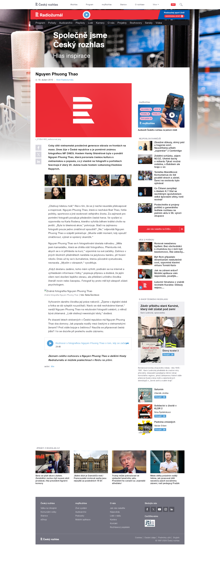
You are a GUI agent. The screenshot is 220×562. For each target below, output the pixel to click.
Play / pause (50, 343)
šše (52, 366)
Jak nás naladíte (117, 508)
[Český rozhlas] (47, 4)
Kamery (100, 22)
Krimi (156, 109)
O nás (111, 22)
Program (89, 5)
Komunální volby (48, 512)
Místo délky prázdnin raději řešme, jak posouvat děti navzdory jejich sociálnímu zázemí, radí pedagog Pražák (165, 479)
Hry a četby (145, 109)
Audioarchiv (65, 22)
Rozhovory (136, 22)
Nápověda (115, 512)
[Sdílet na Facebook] (38, 148)
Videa (159, 22)
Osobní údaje (150, 538)
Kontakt (113, 523)
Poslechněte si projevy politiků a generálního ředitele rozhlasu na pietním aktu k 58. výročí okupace (167, 210)
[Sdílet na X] (38, 154)
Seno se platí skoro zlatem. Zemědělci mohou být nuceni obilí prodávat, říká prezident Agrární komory (52, 479)
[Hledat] (181, 4)
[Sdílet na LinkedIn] (38, 161)
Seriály (149, 22)
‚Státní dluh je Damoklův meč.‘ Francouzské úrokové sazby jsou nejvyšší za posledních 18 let (90, 478)
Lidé (90, 22)
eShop (44, 519)
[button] (127, 344)
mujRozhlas (107, 5)
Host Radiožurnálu (65, 80)
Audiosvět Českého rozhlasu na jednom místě (157, 130)
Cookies (138, 538)
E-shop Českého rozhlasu (153, 299)
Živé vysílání (145, 118)
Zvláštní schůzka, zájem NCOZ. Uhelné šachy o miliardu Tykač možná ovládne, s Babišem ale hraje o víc (167, 161)
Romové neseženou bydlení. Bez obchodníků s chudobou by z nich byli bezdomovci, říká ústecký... (169, 247)
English (176, 538)
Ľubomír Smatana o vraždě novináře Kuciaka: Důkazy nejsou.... (169, 285)
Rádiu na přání (103, 360)
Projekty (122, 22)
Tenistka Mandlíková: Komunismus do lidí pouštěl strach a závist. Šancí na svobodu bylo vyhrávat (167, 178)
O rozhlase (139, 5)
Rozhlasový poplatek (120, 527)
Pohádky (144, 114)
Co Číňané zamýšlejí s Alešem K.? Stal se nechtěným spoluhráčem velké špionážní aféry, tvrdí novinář (168, 194)
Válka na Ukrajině (49, 508)
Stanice (123, 5)
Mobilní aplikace (83, 519)
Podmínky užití (164, 538)
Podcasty (79, 516)
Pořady (52, 22)
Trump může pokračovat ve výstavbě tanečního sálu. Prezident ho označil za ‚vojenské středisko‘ (128, 479)
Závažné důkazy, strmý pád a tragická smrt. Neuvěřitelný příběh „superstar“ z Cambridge (169, 146)
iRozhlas (74, 5)
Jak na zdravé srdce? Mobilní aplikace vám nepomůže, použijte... (166, 273)
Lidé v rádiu (115, 516)
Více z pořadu (146, 240)
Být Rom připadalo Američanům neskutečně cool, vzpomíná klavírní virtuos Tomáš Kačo (168, 261)
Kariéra (113, 519)
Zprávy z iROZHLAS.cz (48, 448)
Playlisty (80, 22)
